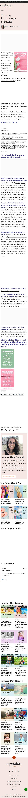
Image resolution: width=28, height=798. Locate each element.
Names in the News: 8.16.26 (19, 502)
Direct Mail (11, 137)
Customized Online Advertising (12, 138)
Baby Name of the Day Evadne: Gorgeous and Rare (20, 649)
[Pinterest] (18, 771)
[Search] (23, 5)
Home (2, 10)
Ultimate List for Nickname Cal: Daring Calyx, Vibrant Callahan (6, 727)
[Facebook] (15, 771)
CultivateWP (24, 796)
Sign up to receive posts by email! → (14, 1)
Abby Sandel (10, 26)
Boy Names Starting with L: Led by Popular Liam (20, 751)
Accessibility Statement (11, 796)
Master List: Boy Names (14, 784)
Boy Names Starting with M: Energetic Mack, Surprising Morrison (6, 702)
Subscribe (3, 128)
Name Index (14, 778)
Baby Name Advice (14, 775)
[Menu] (26, 5)
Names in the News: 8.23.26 (6, 502)
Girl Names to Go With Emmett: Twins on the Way (7, 649)
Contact (14, 786)
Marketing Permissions (7, 133)
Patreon (14, 789)
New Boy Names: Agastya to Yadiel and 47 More (20, 701)
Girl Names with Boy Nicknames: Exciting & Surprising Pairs (20, 673)
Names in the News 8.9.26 (5, 522)
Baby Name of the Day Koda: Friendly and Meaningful (6, 751)
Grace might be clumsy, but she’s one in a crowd (13, 192)
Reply (24, 568)
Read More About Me (9, 476)
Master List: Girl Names (14, 781)
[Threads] (12, 771)
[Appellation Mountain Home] (6, 5)
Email (4, 137)
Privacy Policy (4, 796)
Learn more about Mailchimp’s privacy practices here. (14, 148)
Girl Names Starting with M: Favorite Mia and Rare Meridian (6, 673)
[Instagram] (9, 771)
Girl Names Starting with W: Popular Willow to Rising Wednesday (21, 624)
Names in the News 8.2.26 (19, 522)
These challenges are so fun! (10, 291)
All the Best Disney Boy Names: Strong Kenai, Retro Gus (20, 727)
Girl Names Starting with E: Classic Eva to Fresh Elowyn (6, 623)
